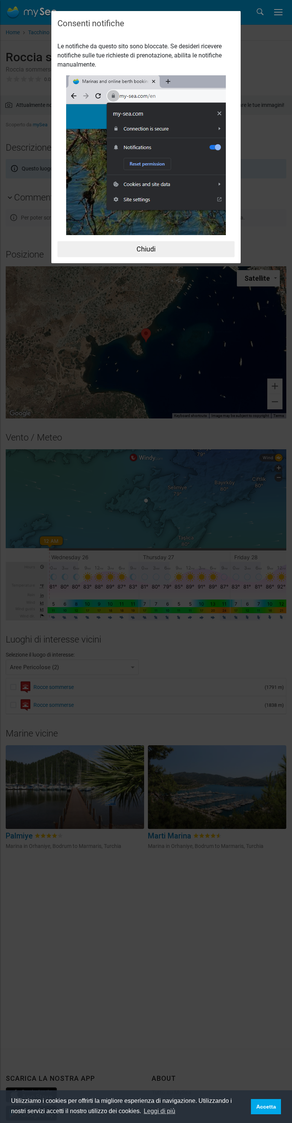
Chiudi (146, 249)
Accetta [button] (266, 1107)
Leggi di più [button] (159, 1111)
